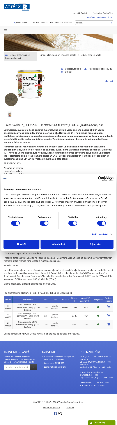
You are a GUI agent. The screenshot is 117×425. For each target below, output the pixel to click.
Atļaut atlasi (58, 244)
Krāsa (55, 299)
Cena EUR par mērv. (85, 299)
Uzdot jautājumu (73, 68)
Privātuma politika (51, 407)
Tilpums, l (74, 299)
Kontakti (70, 407)
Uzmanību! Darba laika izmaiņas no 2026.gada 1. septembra (59, 357)
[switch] (44, 223)
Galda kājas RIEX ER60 (54, 363)
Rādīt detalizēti (100, 234)
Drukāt (68, 71)
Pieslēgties (97, 13)
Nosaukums (28, 299)
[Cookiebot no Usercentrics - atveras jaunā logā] (100, 178)
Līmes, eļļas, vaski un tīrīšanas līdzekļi (17, 56)
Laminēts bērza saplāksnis (55, 366)
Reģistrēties (108, 13)
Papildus (65, 299)
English (84, 13)
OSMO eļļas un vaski (91, 54)
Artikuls (8, 299)
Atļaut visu (95, 244)
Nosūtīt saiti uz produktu (100, 68)
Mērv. (46, 299)
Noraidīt (21, 244)
